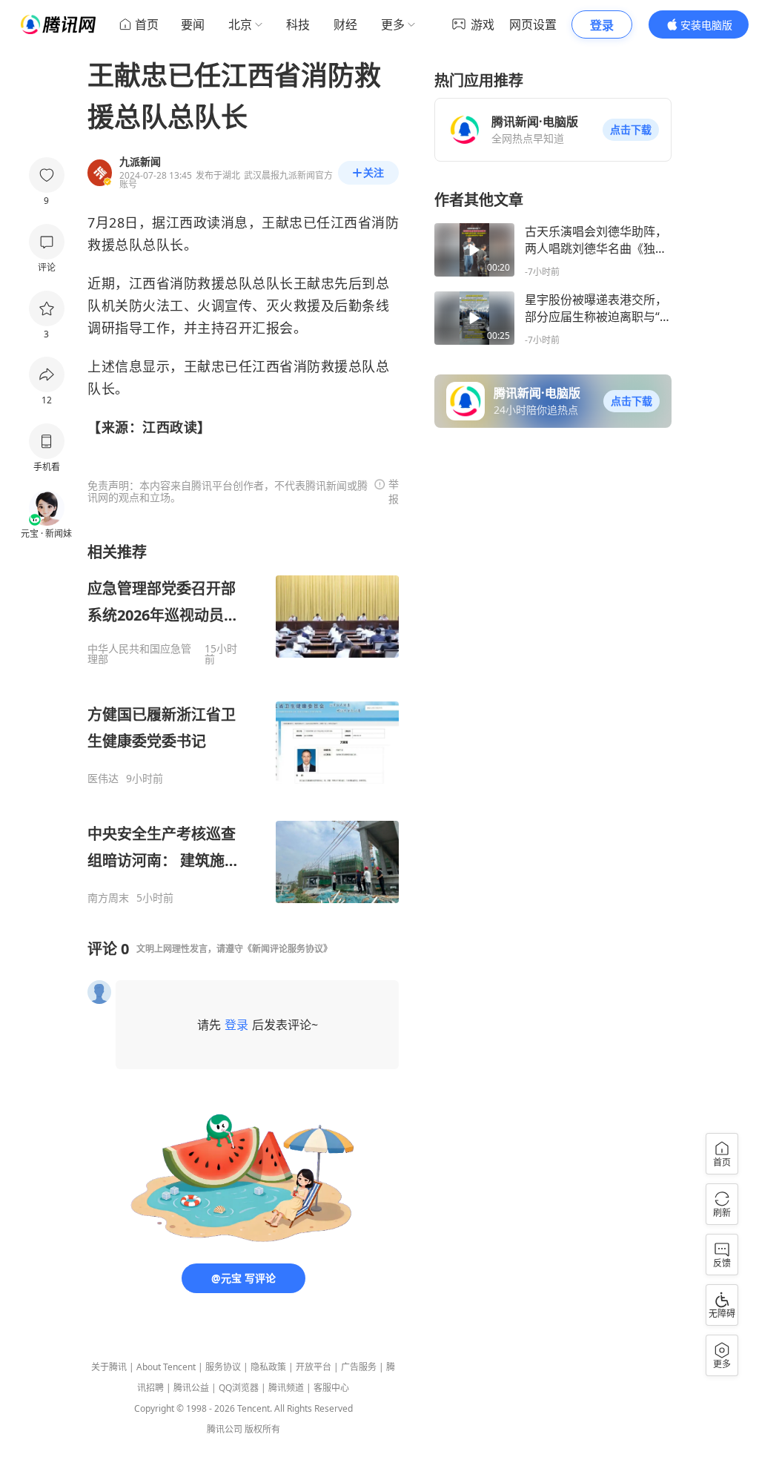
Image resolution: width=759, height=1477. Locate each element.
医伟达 (103, 778)
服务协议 (223, 1367)
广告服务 (359, 1367)
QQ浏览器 (239, 1387)
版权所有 (262, 1429)
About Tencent (166, 1367)
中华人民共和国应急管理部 (139, 654)
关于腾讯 (109, 1367)
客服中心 (331, 1387)
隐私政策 (268, 1367)
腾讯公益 (191, 1387)
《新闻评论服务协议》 (287, 948)
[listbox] (243, 723)
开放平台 (313, 1367)
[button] (631, 130)
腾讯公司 (224, 1429)
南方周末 (108, 898)
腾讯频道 (286, 1387)
